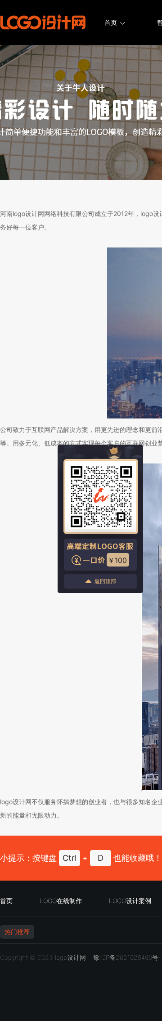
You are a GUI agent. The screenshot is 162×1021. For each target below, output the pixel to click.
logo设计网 (70, 957)
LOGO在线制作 (61, 900)
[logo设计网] (43, 22)
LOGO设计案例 (130, 900)
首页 (110, 22)
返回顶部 (105, 581)
